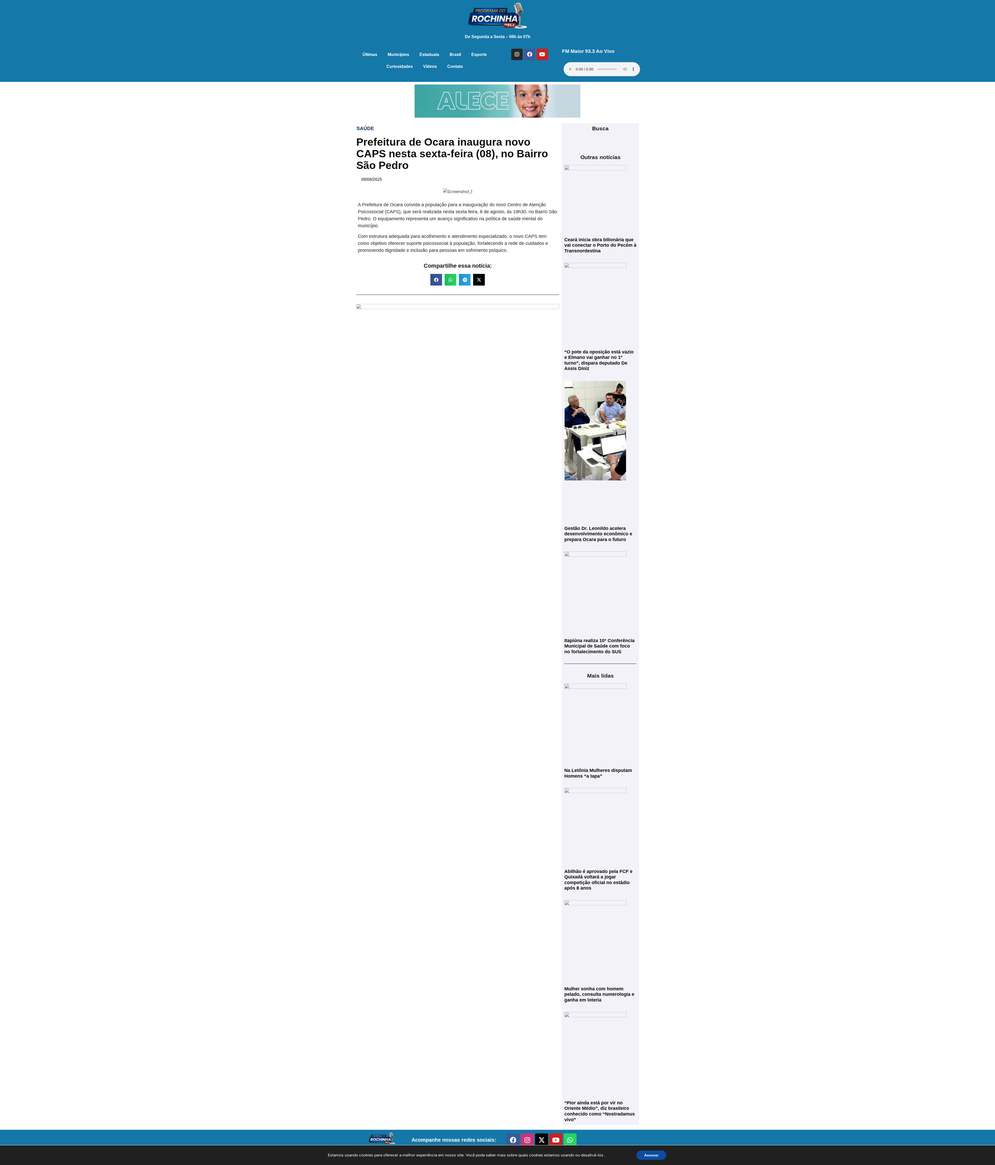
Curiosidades (399, 66)
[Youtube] (542, 54)
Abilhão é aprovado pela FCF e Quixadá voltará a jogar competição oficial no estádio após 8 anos (598, 880)
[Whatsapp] (570, 1139)
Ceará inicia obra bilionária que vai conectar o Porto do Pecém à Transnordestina (600, 245)
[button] (436, 280)
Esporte (479, 54)
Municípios (398, 54)
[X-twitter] (541, 1139)
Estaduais (429, 54)
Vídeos (430, 66)
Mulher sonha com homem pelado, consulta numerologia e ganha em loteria (599, 994)
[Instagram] (517, 54)
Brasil (455, 54)
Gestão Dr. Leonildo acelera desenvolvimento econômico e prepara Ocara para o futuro (598, 534)
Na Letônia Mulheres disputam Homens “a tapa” (598, 773)
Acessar (651, 1155)
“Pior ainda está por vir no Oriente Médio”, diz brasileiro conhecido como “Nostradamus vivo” (599, 1111)
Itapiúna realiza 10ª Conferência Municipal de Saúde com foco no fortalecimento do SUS (599, 646)
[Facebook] (529, 54)
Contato (455, 66)
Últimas (370, 54)
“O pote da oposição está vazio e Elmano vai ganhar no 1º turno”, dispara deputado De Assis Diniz (599, 360)
